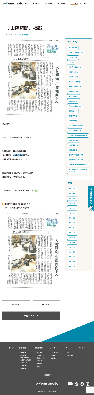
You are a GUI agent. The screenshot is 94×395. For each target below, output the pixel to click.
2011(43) (72, 262)
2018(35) (72, 228)
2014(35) (72, 247)
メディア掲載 (23, 34)
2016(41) (72, 237)
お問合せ (47, 374)
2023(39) (72, 203)
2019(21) (72, 223)
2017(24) (72, 233)
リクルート (54, 347)
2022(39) (72, 208)
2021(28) (72, 213)
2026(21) (72, 189)
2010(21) (72, 267)
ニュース (67, 347)
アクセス (81, 347)
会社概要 (39, 347)
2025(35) (72, 194)
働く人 (11, 347)
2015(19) (72, 242)
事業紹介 (22, 347)
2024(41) (72, 198)
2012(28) (72, 257)
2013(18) (72, 252)
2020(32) (72, 218)
